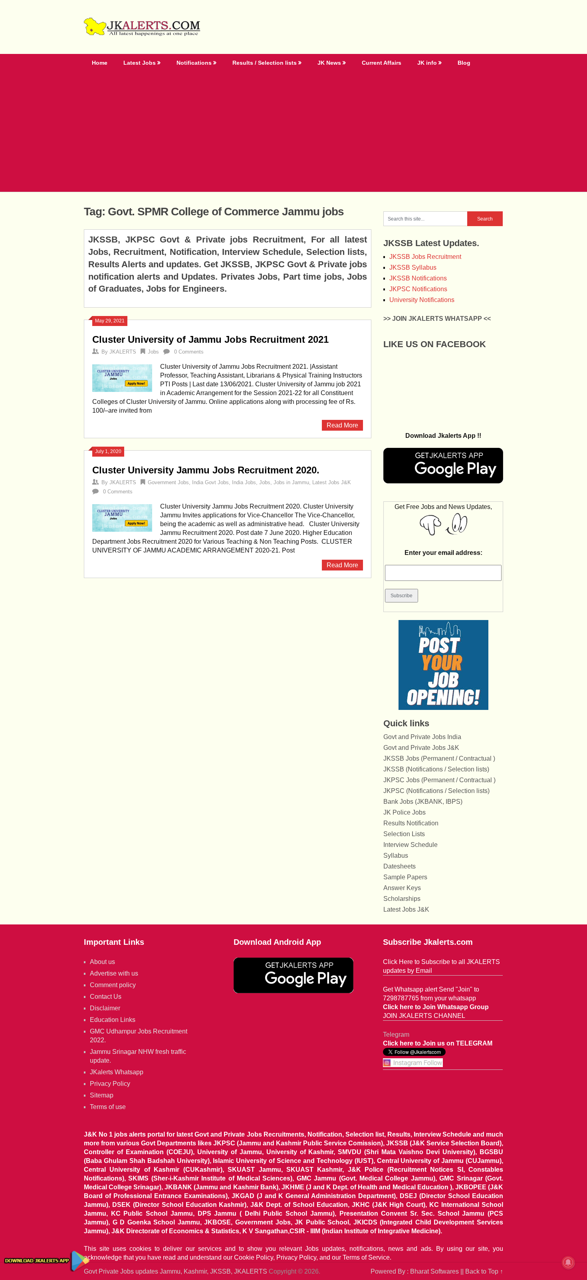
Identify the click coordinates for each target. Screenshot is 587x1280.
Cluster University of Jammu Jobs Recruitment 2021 (210, 339)
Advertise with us (114, 973)
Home (99, 63)
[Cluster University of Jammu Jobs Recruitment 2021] (122, 377)
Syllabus (395, 855)
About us (102, 961)
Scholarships (401, 898)
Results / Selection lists (264, 63)
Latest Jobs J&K (331, 482)
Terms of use (108, 1106)
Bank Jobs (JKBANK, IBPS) (422, 801)
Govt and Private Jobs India (422, 736)
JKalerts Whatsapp (116, 1072)
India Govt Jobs (210, 482)
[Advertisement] (293, 132)
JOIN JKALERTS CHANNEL (424, 1015)
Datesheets (399, 866)
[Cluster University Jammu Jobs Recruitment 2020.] (122, 517)
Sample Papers (405, 877)
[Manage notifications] (568, 1262)
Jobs (153, 352)
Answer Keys (402, 887)
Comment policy (113, 985)
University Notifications (421, 299)
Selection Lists (404, 834)
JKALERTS (122, 352)
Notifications (194, 63)
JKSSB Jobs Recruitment (425, 256)
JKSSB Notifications (418, 278)
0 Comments (189, 352)
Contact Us (105, 996)
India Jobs (244, 482)
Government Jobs (168, 482)
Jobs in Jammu (291, 482)
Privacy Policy (110, 1083)
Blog (464, 63)
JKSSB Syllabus (412, 267)
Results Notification (410, 823)
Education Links (112, 1019)
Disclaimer (105, 1008)
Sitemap (101, 1095)
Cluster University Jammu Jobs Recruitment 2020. (205, 470)
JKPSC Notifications (418, 289)
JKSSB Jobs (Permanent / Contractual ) (439, 758)
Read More (342, 425)
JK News (329, 63)
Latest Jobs (139, 63)
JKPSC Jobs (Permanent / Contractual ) (439, 780)
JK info (427, 63)
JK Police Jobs (404, 812)
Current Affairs (381, 63)
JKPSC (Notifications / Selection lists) (436, 790)
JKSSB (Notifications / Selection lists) (436, 769)
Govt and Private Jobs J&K (421, 747)
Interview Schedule (410, 844)
